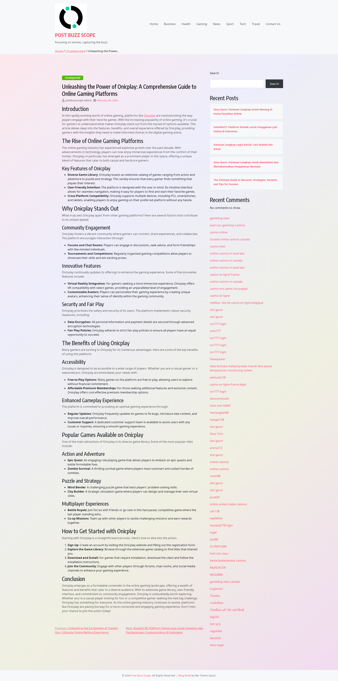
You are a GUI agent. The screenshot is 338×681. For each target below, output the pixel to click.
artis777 (215, 331)
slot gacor (216, 310)
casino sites (217, 246)
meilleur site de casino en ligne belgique (236, 303)
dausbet (215, 638)
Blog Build (185, 675)
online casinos (219, 462)
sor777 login (218, 324)
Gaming (201, 24)
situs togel (217, 645)
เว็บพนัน (215, 596)
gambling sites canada (225, 582)
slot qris (215, 624)
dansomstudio (219, 398)
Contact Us (273, 24)
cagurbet (216, 631)
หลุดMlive (216, 518)
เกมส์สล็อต (216, 603)
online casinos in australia (227, 253)
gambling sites (219, 218)
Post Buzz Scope (75, 35)
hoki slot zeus (219, 553)
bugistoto (216, 589)
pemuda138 (218, 377)
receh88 (215, 476)
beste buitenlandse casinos (228, 560)
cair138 (215, 511)
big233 (214, 617)
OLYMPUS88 (218, 546)
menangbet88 (219, 413)
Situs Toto (216, 434)
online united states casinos (228, 504)
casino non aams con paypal (229, 289)
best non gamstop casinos (227, 225)
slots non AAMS (220, 406)
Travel (256, 24)
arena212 (216, 448)
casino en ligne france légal (228, 384)
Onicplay (149, 115)
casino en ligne (220, 296)
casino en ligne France (224, 274)
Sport (230, 24)
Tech (243, 24)
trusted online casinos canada (230, 239)
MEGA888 (216, 575)
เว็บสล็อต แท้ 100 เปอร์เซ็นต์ (227, 610)
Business (170, 24)
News (216, 24)
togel (213, 532)
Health (186, 24)
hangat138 (217, 420)
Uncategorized (75, 51)
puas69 (215, 497)
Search (214, 73)
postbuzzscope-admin (79, 100)
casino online (218, 232)
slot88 (214, 539)
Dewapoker (217, 359)
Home (154, 24)
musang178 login (221, 525)
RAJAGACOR (218, 568)
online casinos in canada (226, 260)
